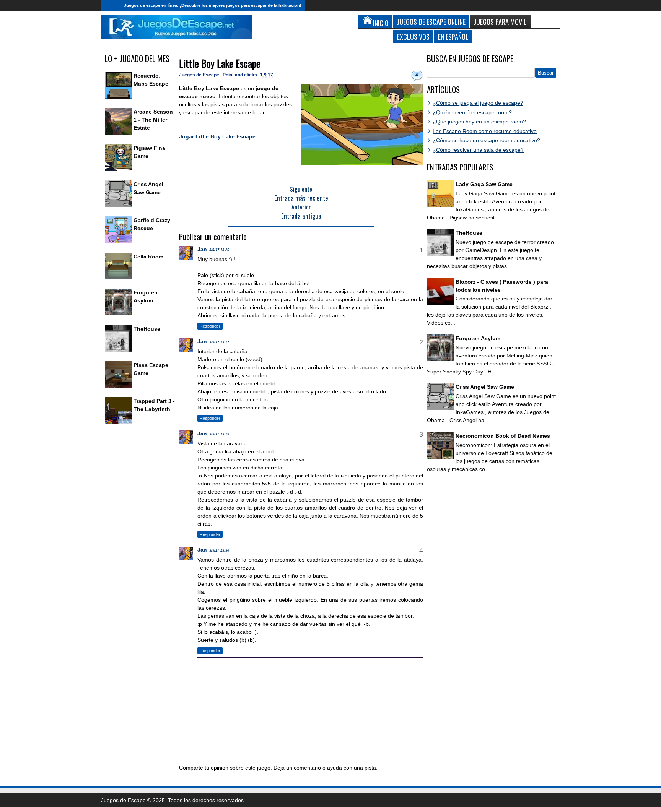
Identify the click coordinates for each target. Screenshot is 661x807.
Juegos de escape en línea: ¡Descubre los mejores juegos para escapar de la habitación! (212, 5)
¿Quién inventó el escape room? (472, 112)
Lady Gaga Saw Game (484, 184)
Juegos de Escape (199, 75)
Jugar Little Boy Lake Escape (217, 136)
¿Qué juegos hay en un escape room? (479, 122)
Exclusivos (413, 36)
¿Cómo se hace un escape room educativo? (486, 140)
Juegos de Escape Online (431, 21)
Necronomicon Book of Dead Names (503, 436)
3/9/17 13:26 (219, 250)
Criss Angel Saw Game (485, 387)
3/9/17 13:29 (219, 434)
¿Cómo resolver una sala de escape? (478, 150)
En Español (453, 36)
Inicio (110, 5)
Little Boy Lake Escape (219, 63)
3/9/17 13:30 (219, 550)
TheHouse (147, 329)
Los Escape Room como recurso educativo (485, 131)
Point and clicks (240, 75)
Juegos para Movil (500, 21)
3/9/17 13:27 (219, 342)
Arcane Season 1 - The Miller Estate (153, 120)
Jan (202, 249)
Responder (210, 326)
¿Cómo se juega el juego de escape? (478, 103)
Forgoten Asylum (478, 338)
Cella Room (148, 256)
